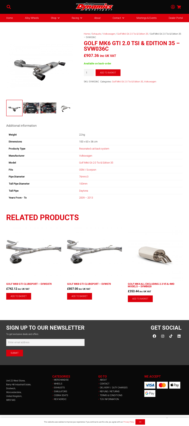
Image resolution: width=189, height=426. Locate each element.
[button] (8, 6)
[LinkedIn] (179, 336)
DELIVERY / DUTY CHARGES (114, 387)
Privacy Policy (128, 422)
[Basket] (179, 7)
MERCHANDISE (61, 380)
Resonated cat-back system (94, 148)
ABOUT (103, 380)
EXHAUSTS (59, 387)
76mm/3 (83, 176)
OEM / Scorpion (87, 169)
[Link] (173, 7)
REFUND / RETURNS (110, 391)
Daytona (83, 190)
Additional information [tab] (21, 125)
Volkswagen (109, 34)
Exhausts (96, 34)
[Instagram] (162, 336)
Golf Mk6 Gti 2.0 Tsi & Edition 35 (132, 34)
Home (87, 34)
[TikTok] (171, 336)
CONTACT (104, 383)
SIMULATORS (60, 391)
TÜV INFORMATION (109, 399)
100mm (83, 183)
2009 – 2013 (86, 197)
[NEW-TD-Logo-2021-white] (94, 7)
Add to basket (108, 72)
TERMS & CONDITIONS (111, 395)
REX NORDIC (60, 399)
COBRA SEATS (61, 395)
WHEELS (58, 383)
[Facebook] (154, 336)
